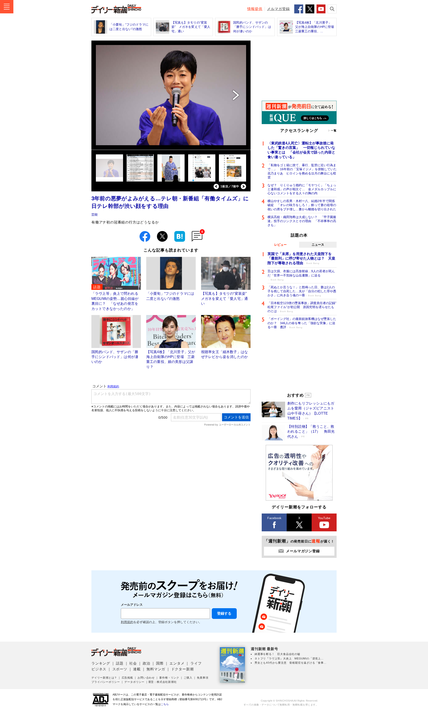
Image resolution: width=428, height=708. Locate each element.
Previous (216, 186)
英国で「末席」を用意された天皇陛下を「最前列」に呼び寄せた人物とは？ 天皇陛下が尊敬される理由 (301, 258)
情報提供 (254, 9)
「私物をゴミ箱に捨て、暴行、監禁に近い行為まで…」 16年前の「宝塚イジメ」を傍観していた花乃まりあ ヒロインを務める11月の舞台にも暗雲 (302, 171)
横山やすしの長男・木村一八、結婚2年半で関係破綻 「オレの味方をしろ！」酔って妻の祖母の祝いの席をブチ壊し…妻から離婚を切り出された (302, 205)
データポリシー (134, 681)
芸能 (94, 214)
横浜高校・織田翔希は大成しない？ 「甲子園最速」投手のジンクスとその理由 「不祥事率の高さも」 (302, 221)
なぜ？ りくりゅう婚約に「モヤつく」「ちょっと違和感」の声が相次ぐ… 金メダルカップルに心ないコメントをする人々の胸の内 (302, 189)
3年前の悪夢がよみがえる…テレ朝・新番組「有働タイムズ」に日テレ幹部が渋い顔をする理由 (170, 202)
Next (243, 186)
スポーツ (119, 669)
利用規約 (127, 622)
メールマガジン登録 (303, 551)
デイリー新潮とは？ (104, 677)
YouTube (324, 518)
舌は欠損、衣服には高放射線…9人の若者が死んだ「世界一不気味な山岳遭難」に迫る (301, 275)
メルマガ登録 (278, 9)
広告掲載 (127, 677)
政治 (146, 663)
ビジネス (98, 669)
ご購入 (188, 677)
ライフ (196, 663)
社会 (133, 663)
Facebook (274, 518)
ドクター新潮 (182, 669)
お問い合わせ (146, 677)
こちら (165, 704)
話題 (119, 663)
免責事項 (202, 677)
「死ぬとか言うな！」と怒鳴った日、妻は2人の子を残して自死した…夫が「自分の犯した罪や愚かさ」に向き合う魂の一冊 (302, 291)
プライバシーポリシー (105, 681)
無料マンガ (155, 669)
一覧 (334, 130)
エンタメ (176, 663)
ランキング (100, 663)
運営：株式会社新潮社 (162, 681)
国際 (160, 663)
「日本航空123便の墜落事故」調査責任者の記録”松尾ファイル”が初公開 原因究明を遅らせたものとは (302, 307)
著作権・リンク (169, 677)
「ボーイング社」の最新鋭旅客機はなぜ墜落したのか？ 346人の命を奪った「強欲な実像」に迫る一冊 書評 (302, 323)
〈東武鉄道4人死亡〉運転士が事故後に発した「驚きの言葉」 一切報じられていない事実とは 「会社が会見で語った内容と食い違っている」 (301, 150)
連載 (137, 669)
